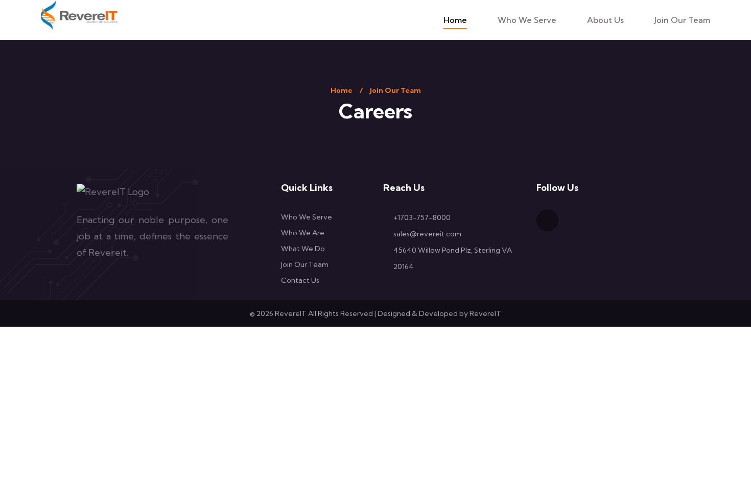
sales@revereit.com (427, 233)
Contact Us (300, 280)
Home (455, 20)
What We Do (303, 248)
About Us (605, 20)
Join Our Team (682, 20)
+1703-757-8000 (422, 217)
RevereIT (485, 313)
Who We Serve (527, 20)
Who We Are (302, 232)
